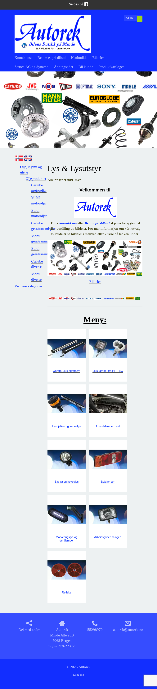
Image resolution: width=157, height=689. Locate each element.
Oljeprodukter (36, 179)
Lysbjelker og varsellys (66, 426)
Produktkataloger (111, 67)
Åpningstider (63, 67)
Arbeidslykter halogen (107, 537)
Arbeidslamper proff (108, 426)
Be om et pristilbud (52, 58)
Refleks (66, 592)
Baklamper (107, 481)
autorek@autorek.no (128, 630)
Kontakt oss (23, 58)
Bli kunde (85, 67)
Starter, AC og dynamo (31, 67)
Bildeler (98, 58)
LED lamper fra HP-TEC (107, 370)
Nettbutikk (79, 58)
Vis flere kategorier (28, 286)
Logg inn (78, 674)
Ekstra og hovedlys (67, 481)
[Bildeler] (94, 257)
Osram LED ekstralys (66, 370)
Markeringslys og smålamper (66, 538)
